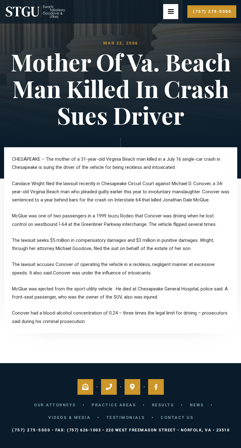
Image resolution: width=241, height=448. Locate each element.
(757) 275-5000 (212, 11)
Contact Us (177, 417)
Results (163, 405)
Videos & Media (69, 417)
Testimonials (125, 417)
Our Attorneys (55, 405)
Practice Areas (114, 405)
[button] (171, 11)
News (197, 405)
